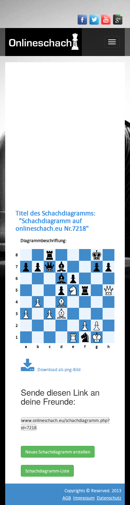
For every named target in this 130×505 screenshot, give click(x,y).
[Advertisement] (65, 136)
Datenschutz (109, 498)
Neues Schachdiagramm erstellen (57, 451)
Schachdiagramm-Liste (47, 471)
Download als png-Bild (57, 369)
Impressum (84, 498)
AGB (66, 498)
